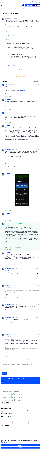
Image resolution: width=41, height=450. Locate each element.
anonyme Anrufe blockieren (6, 413)
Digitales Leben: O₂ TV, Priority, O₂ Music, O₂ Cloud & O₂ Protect (12, 391)
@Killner (10, 41)
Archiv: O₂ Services (11, 8)
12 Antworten (3, 414)
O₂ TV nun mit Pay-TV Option (7, 402)
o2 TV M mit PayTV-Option (6, 396)
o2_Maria (6, 285)
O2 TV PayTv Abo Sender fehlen (7, 393)
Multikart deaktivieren (5, 419)
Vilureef (6, 84)
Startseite (2, 8)
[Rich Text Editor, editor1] (20, 366)
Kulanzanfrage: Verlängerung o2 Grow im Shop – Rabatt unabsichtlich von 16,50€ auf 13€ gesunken (18, 410)
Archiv (6, 8)
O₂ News (3, 403)
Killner (6, 18)
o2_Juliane (6, 223)
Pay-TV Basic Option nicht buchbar (8, 399)
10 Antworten (3, 411)
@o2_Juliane (7, 270)
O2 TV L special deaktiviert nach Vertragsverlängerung (11, 389)
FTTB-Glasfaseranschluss (5, 416)
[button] (1, 5)
